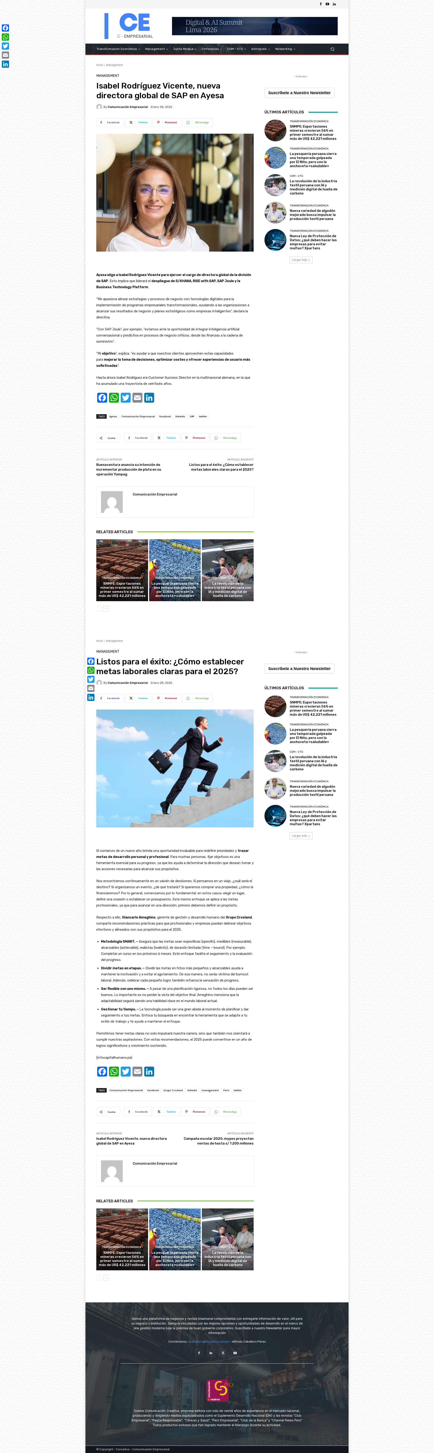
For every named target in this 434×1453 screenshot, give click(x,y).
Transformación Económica (121, 578)
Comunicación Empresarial (128, 106)
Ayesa (113, 416)
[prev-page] (99, 609)
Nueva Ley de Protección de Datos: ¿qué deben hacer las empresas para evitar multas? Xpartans (313, 242)
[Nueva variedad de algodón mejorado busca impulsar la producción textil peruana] (275, 213)
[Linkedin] (334, 4)
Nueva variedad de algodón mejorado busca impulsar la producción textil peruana (313, 215)
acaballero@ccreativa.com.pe (208, 1341)
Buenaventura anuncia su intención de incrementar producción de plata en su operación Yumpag (128, 469)
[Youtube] (327, 4)
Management (114, 65)
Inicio (99, 65)
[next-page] (106, 609)
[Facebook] (320, 4)
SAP (192, 416)
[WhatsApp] (5, 37)
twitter (203, 416)
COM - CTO (227, 578)
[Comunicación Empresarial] (100, 107)
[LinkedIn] (5, 64)
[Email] (5, 55)
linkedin (180, 416)
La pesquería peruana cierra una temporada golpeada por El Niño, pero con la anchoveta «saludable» (174, 590)
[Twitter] (223, 1352)
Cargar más (299, 260)
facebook (165, 416)
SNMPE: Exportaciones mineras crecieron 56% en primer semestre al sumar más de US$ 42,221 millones (122, 590)
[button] (332, 49)
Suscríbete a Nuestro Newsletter (299, 93)
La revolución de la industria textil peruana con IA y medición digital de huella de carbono (227, 590)
